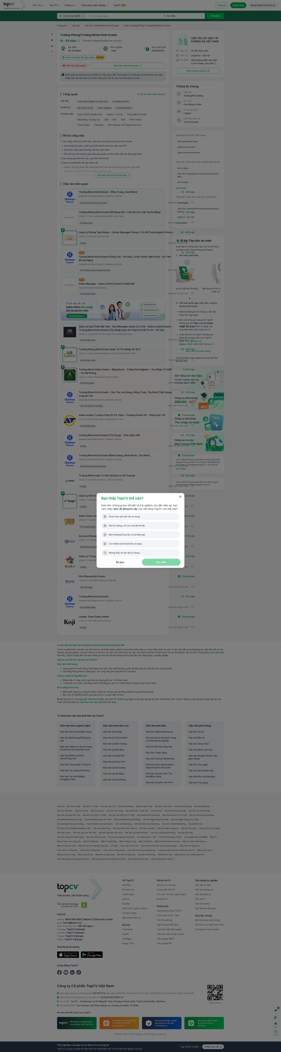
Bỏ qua (120, 562)
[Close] (180, 497)
